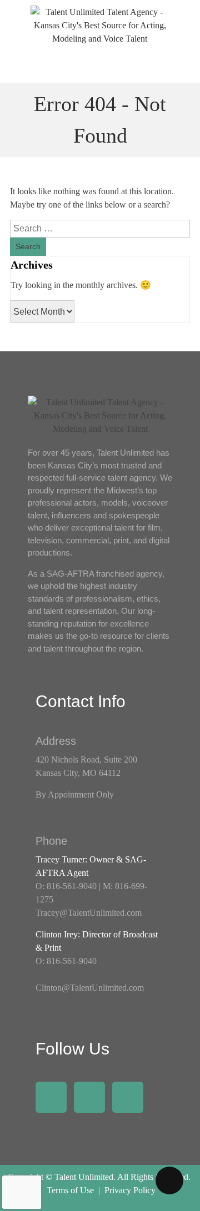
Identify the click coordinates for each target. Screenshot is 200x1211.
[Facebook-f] (51, 1097)
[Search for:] (100, 228)
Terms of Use (70, 1190)
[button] (100, 67)
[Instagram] (89, 1097)
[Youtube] (127, 1097)
